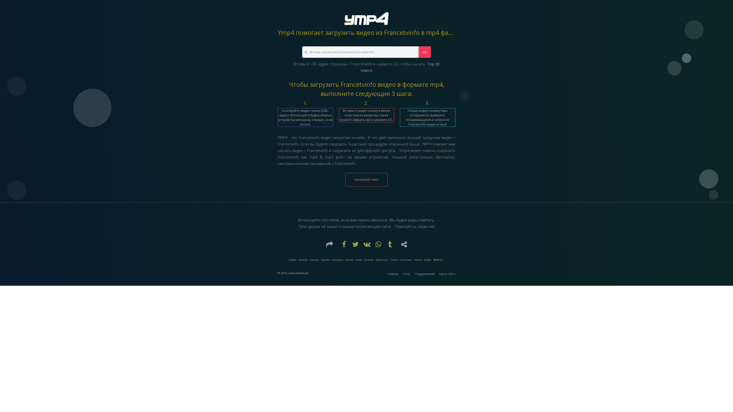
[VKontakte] (367, 246)
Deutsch (303, 260)
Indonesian (406, 260)
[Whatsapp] (379, 246)
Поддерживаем (425, 274)
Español (325, 260)
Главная (393, 274)
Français (314, 260)
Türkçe (393, 260)
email (334, 220)
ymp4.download (298, 273)
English (292, 260)
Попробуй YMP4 (366, 180)
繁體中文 (437, 260)
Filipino (418, 260)
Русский (368, 260)
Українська (381, 260)
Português (337, 260)
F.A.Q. (406, 274)
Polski (359, 260)
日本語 (427, 260)
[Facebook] (344, 246)
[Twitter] (356, 246)
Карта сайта (447, 274)
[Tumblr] (390, 246)
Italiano (349, 260)
